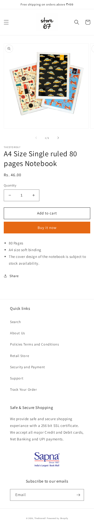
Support (16, 378)
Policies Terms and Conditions (34, 344)
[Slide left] (36, 137)
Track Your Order (23, 389)
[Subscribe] (78, 495)
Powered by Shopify (57, 518)
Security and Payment (27, 367)
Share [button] (14, 276)
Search (15, 322)
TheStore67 (40, 518)
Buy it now (47, 227)
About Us (17, 333)
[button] (6, 22)
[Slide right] (58, 137)
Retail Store (19, 355)
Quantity (10, 185)
